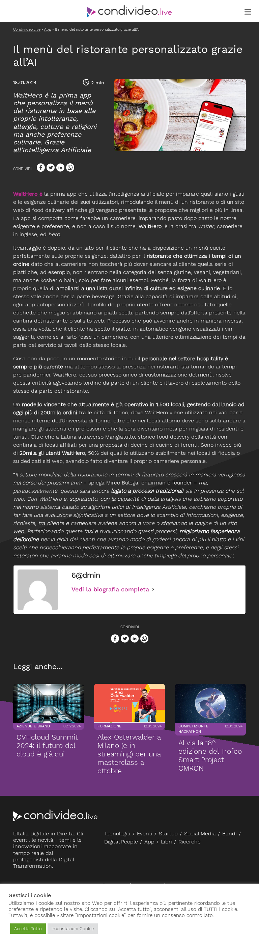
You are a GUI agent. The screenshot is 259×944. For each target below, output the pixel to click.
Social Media (200, 833)
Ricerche (189, 841)
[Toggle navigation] (248, 12)
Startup (168, 833)
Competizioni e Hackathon (193, 729)
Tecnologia (117, 833)
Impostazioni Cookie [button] (73, 928)
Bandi (229, 833)
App (149, 841)
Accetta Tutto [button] (28, 928)
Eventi (144, 833)
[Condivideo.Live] (129, 11)
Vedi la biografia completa (110, 589)
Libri (166, 841)
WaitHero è (27, 194)
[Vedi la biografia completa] (153, 589)
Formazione (109, 726)
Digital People (121, 841)
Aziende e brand (33, 726)
